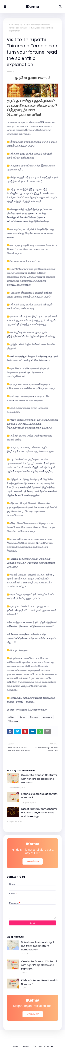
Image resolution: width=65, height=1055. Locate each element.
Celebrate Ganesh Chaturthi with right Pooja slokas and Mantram (39, 778)
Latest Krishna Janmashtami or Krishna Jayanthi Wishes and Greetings (39, 812)
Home (11, 24)
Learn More (32, 861)
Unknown (47, 717)
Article (19, 24)
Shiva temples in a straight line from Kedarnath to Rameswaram (37, 945)
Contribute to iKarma (43, 1046)
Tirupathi (34, 717)
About (26, 1046)
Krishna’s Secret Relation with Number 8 (39, 795)
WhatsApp (13, 721)
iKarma (32, 6)
